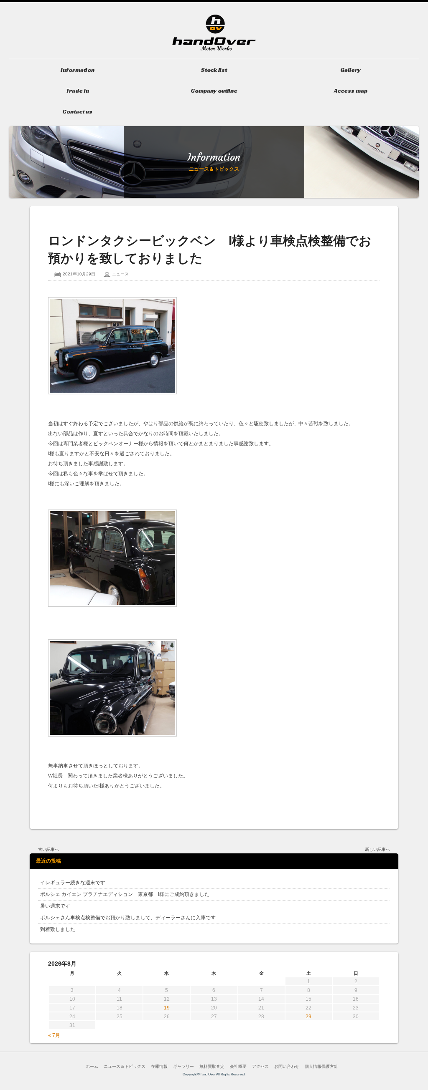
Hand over (214, 32)
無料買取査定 (211, 1066)
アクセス (260, 1066)
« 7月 (54, 1035)
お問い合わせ (286, 1066)
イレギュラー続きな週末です (72, 883)
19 (167, 1008)
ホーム (92, 1066)
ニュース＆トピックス (124, 1066)
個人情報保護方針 (321, 1066)
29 (308, 1016)
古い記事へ (48, 849)
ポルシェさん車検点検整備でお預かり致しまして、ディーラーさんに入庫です (128, 918)
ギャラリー (183, 1066)
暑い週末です (55, 906)
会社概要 (238, 1066)
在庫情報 (159, 1066)
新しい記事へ (377, 849)
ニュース (120, 274)
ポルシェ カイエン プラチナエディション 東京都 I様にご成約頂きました (124, 894)
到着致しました (57, 929)
